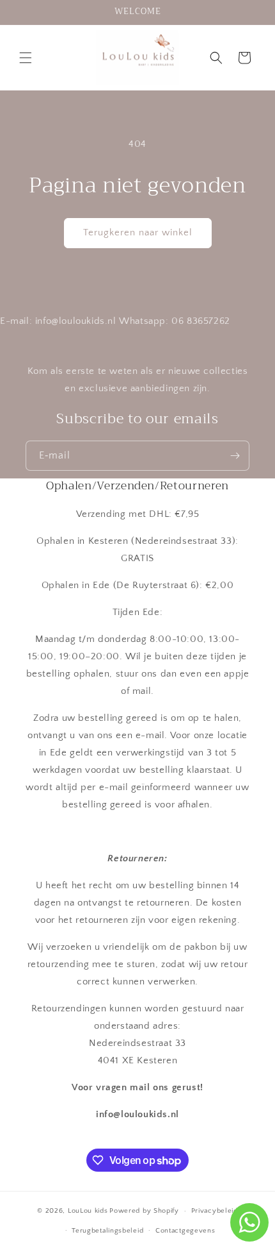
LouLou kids (88, 1211)
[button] (26, 58)
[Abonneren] (235, 456)
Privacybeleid (214, 1211)
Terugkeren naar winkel (137, 232)
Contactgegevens (185, 1231)
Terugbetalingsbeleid (107, 1231)
